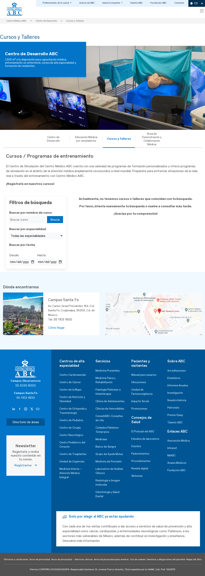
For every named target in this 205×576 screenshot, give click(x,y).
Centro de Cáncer (70, 382)
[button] (196, 3)
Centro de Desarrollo (53, 138)
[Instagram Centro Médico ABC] (26, 409)
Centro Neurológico (71, 435)
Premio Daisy (175, 415)
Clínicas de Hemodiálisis (109, 408)
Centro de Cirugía (70, 427)
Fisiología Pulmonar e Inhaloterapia (108, 392)
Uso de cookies (138, 559)
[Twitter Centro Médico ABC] (32, 409)
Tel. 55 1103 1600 (60, 319)
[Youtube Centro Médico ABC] (37, 409)
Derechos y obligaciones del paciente (166, 559)
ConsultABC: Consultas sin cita (109, 418)
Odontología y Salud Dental (107, 494)
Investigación (175, 393)
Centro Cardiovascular (72, 375)
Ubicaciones (138, 382)
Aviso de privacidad (39, 559)
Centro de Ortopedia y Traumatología (72, 411)
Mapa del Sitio (193, 559)
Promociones (139, 408)
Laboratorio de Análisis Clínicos (109, 471)
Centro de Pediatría (71, 420)
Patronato (173, 407)
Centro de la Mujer (70, 389)
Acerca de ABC (87, 2)
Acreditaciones (176, 370)
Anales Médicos (176, 463)
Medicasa (101, 439)
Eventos (136, 446)
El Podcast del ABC (142, 431)
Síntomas (136, 476)
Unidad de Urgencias (71, 461)
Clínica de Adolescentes (109, 401)
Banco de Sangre (105, 446)
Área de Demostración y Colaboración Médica (152, 139)
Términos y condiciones (16, 559)
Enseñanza (173, 378)
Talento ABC (136, 2)
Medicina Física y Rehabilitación (105, 380)
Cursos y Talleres (119, 138)
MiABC (171, 455)
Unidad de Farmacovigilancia (142, 392)
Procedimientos (140, 461)
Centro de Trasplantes (72, 454)
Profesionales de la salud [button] (56, 2)
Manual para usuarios (143, 375)
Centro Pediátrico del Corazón (72, 444)
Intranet (172, 448)
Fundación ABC (158, 2)
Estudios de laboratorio (145, 439)
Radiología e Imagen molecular (107, 482)
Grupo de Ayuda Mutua (109, 454)
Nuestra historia (176, 400)
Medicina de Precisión (108, 461)
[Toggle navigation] (201, 10)
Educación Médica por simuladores (86, 138)
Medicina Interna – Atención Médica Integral (70, 473)
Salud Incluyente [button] (111, 2)
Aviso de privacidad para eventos (111, 559)
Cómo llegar (56, 328)
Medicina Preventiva (107, 370)
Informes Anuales (177, 385)
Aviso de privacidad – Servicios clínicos (72, 559)
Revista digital (139, 468)
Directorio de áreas (25, 422)
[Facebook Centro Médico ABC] (20, 409)
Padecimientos (140, 453)
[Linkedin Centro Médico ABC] (14, 409)
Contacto (179, 2)
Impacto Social (140, 401)
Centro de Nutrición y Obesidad (72, 399)
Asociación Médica (178, 440)
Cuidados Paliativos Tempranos (107, 430)
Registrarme (24, 465)
